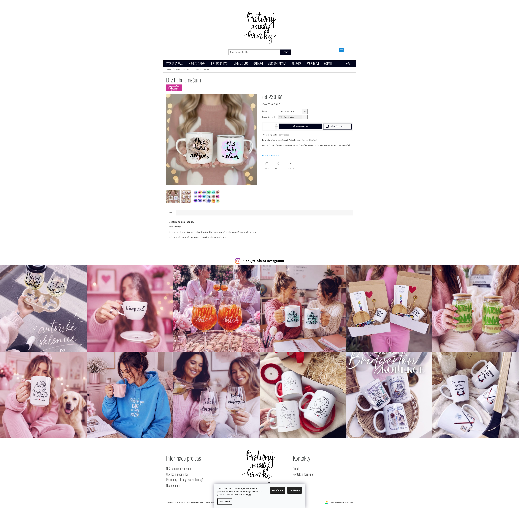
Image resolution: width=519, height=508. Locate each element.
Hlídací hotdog (337, 126)
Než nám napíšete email (179, 468)
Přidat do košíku (300, 126)
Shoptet (333, 502)
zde (249, 494)
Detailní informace (269, 155)
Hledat (285, 52)
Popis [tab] (171, 212)
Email (296, 468)
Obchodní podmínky (177, 474)
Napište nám (173, 485)
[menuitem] (174, 63)
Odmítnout (277, 490)
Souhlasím (294, 490)
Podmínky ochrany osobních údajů (184, 479)
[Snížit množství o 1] (276, 128)
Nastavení (225, 501)
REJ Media (349, 502)
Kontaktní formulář (303, 474)
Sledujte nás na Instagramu (263, 260)
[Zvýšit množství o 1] (276, 125)
